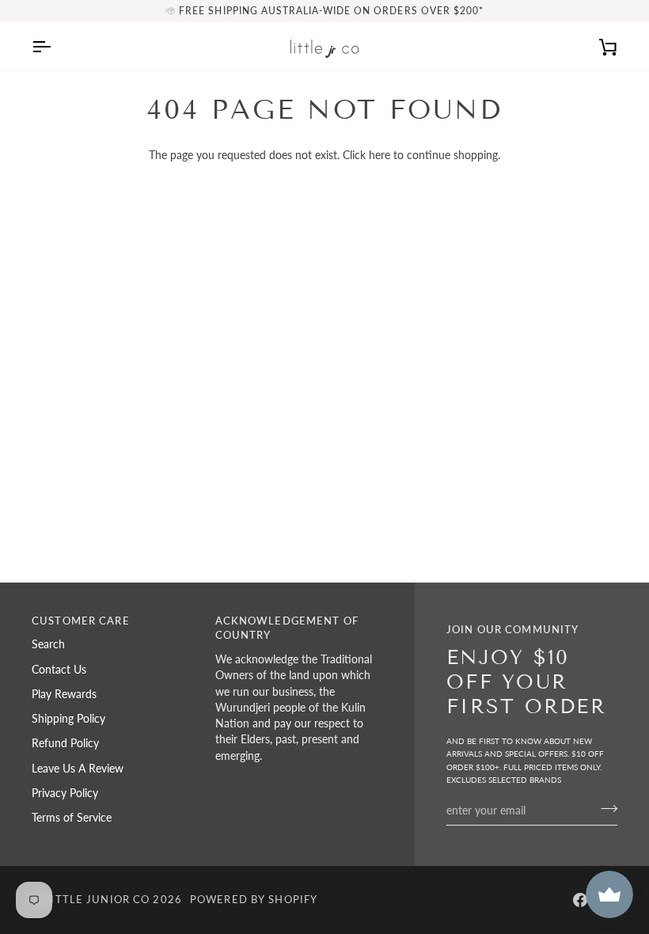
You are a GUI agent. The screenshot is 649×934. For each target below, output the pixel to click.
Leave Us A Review (77, 768)
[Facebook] (580, 900)
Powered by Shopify (253, 900)
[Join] (604, 808)
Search (48, 644)
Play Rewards (64, 694)
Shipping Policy (68, 718)
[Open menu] (55, 46)
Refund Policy (65, 743)
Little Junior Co (97, 900)
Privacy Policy (65, 793)
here (379, 155)
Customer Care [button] (81, 621)
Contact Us (59, 669)
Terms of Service (72, 817)
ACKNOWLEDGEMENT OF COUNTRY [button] (287, 628)
